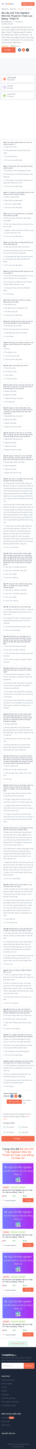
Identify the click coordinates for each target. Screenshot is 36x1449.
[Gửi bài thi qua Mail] (24, 49)
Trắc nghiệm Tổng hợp (10, 1402)
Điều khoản (6, 1421)
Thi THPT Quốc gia (8, 1398)
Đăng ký (29, 1366)
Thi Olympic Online (9, 1405)
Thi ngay (28, 1200)
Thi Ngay (7, 50)
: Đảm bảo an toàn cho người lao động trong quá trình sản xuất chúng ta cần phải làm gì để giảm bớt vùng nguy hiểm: (17, 1011)
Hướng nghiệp (7, 1384)
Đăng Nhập (15, 1101)
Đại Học (4, 1391)
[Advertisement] (18, 64)
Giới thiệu (7, 1418)
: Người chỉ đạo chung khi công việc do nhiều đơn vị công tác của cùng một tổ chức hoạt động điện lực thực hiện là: (18, 386)
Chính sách (6, 1425)
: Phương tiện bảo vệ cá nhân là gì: (17, 607)
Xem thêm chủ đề (18, 1343)
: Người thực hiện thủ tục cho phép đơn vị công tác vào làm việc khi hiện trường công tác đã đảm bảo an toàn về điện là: (18, 434)
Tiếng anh (5, 1394)
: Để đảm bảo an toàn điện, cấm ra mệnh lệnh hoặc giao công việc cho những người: (17, 670)
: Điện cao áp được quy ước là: (15, 365)
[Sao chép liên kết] (27, 49)
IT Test (4, 1387)
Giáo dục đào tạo (8, 1380)
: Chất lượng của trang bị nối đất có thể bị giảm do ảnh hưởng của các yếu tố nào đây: (18, 344)
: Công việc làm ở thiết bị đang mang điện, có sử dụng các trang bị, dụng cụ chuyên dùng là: (17, 585)
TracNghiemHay (18, 1447)
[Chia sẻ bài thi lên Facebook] (20, 49)
